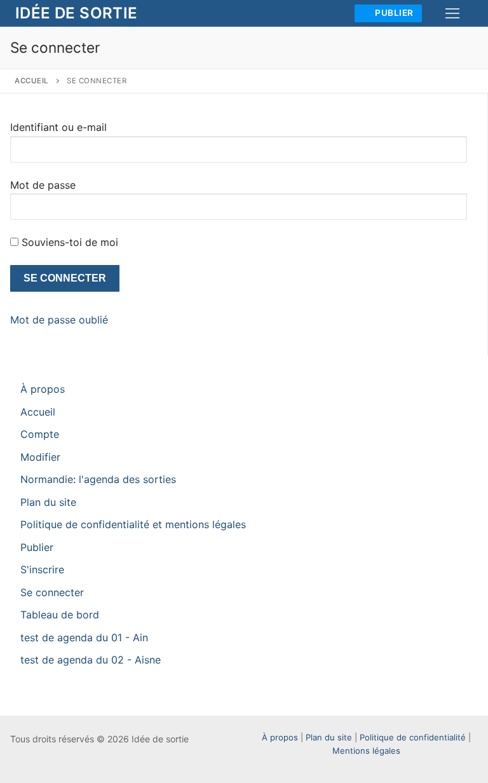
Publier (393, 13)
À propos (42, 389)
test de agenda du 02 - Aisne (90, 659)
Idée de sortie (76, 13)
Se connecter (52, 592)
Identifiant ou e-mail (58, 127)
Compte (39, 434)
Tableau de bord (59, 614)
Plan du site (48, 502)
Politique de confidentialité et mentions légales (133, 524)
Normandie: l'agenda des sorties (98, 479)
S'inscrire (42, 569)
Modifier (40, 457)
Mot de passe (43, 185)
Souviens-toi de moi (70, 242)
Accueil (32, 80)
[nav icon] (452, 13)
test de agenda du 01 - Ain (84, 637)
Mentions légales (366, 751)
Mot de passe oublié (59, 319)
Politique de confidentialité (413, 737)
